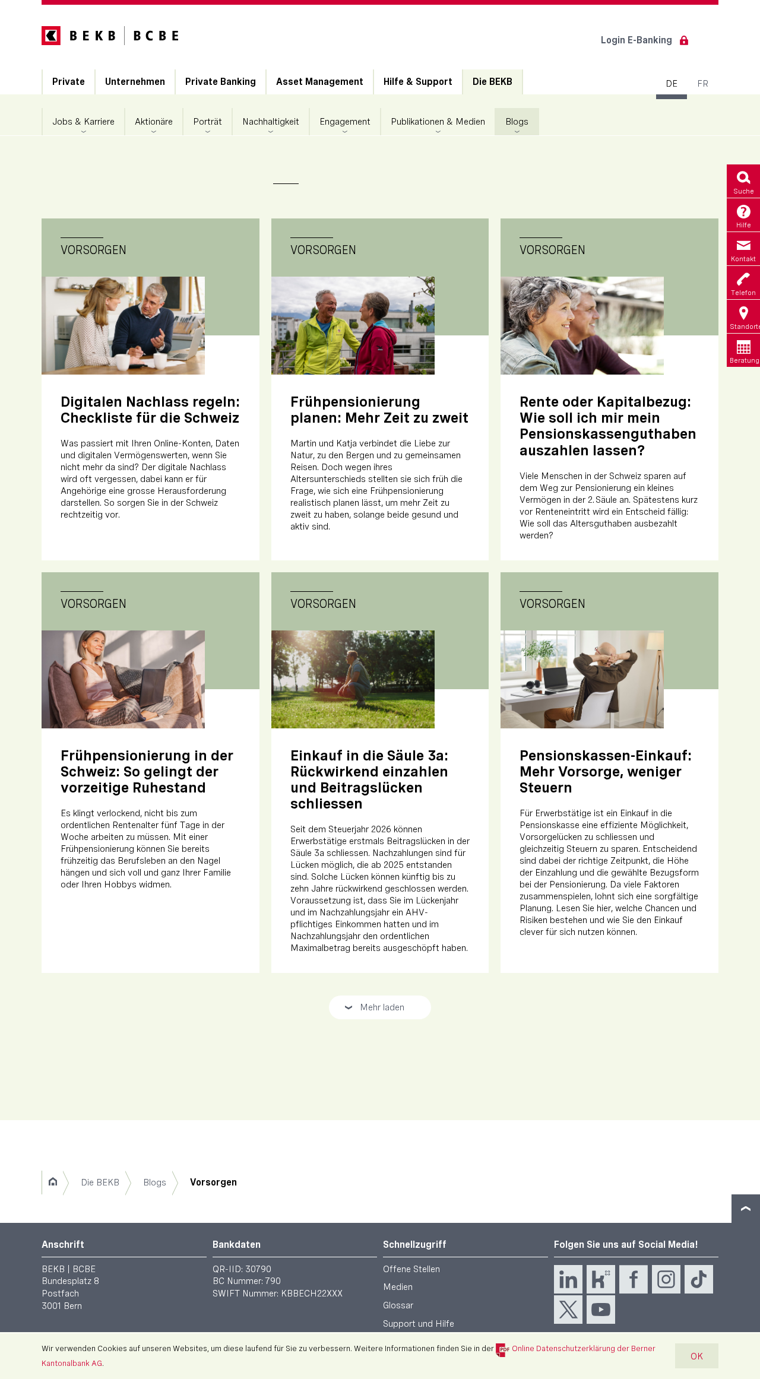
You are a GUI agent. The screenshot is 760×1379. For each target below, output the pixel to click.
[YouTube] (601, 1309)
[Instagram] (666, 1279)
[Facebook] (633, 1279)
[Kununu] (601, 1279)
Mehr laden (374, 1010)
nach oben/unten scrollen (746, 1208)
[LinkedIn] (568, 1279)
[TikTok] (699, 1279)
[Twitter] (568, 1309)
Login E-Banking (636, 40)
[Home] (52, 1182)
